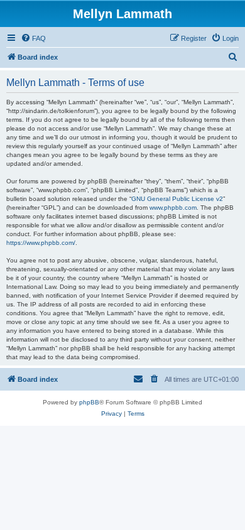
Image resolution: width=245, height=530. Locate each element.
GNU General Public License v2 (177, 198)
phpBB (89, 402)
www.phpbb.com (173, 207)
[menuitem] (33, 38)
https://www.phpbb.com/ (40, 242)
